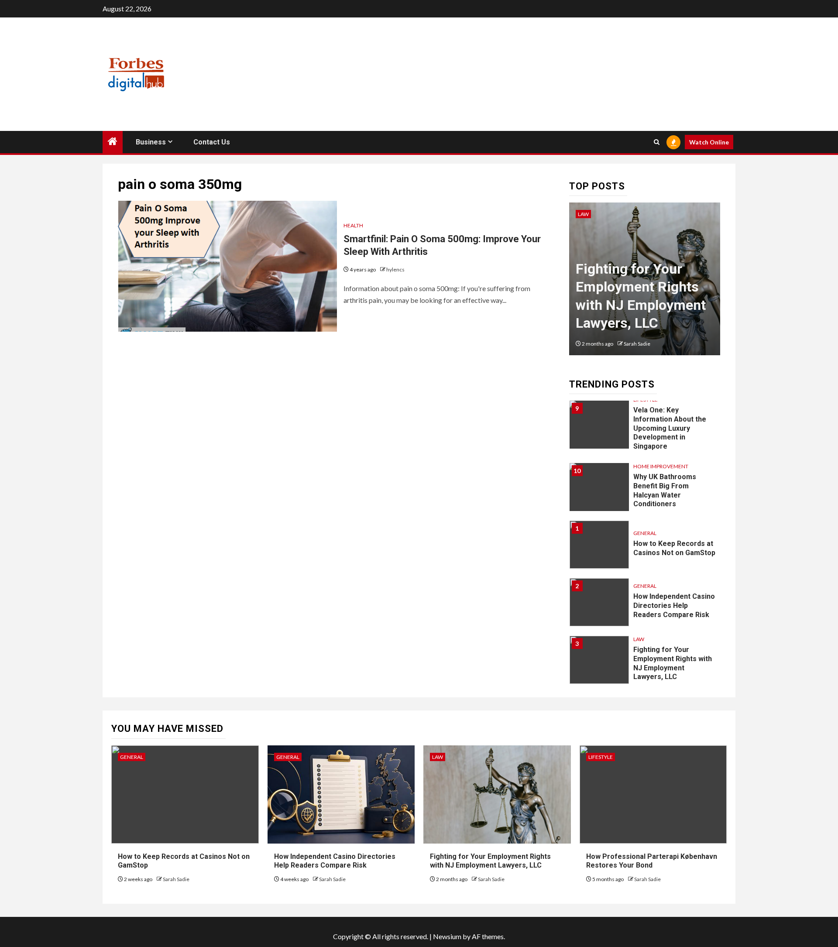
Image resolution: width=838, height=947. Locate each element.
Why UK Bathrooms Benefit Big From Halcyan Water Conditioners (664, 490)
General (644, 533)
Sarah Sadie (637, 343)
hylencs (395, 269)
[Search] (656, 142)
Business (151, 142)
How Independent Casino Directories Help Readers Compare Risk (674, 605)
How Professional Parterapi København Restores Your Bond (651, 861)
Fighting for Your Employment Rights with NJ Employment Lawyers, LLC (672, 663)
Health (353, 225)
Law (583, 214)
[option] (645, 283)
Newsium (447, 936)
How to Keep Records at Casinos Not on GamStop (674, 548)
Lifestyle (600, 757)
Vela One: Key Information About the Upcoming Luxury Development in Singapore (669, 428)
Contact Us (211, 142)
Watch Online (709, 142)
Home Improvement (660, 466)
